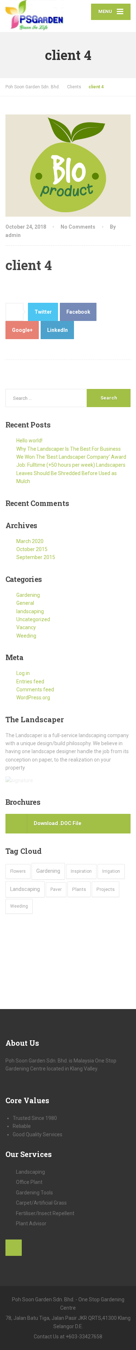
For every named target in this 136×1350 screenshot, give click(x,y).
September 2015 (35, 557)
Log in (23, 673)
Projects (105, 889)
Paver (56, 889)
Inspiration (81, 871)
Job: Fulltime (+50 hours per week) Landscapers (70, 465)
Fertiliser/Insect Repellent (45, 1213)
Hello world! (29, 440)
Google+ (22, 330)
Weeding (26, 636)
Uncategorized (33, 619)
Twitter (43, 312)
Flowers (18, 871)
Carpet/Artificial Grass (41, 1203)
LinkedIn (57, 330)
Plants (79, 889)
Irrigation (111, 871)
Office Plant (29, 1182)
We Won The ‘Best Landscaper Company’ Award (71, 457)
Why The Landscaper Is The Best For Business (68, 449)
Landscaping (25, 889)
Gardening (28, 595)
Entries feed (30, 681)
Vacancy (26, 627)
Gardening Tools (34, 1193)
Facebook (78, 312)
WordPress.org (33, 697)
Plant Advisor (31, 1223)
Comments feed (35, 689)
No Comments (78, 227)
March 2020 (30, 541)
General (25, 603)
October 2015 (32, 549)
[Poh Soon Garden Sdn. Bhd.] (36, 16)
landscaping (30, 611)
